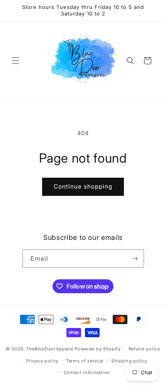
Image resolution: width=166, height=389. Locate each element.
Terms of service (84, 361)
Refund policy (144, 349)
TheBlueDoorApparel (50, 349)
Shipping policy (129, 361)
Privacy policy (42, 361)
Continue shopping (83, 186)
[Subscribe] (135, 259)
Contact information (87, 372)
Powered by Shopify (98, 349)
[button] (15, 60)
